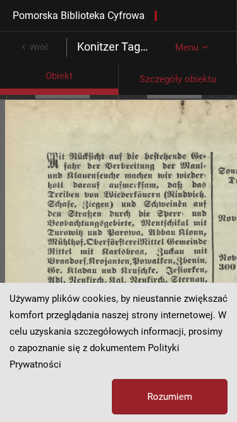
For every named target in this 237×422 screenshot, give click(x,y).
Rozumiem (169, 396)
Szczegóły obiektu (178, 79)
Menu (186, 47)
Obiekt (59, 76)
